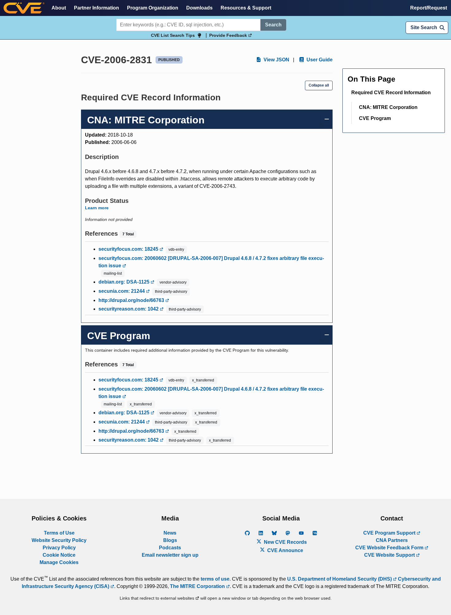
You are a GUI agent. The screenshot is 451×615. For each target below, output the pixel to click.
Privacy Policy (59, 547)
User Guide (319, 59)
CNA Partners (392, 540)
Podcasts (170, 547)
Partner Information (96, 7)
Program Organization (152, 7)
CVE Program (375, 118)
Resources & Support (246, 7)
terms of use (215, 579)
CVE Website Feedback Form (390, 547)
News (170, 533)
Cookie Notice (59, 555)
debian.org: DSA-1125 (124, 281)
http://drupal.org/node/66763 (131, 300)
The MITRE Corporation (198, 586)
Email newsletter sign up (170, 555)
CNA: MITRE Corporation (388, 107)
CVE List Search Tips (173, 35)
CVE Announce (284, 550)
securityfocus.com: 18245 (129, 249)
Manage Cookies (59, 562)
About (59, 7)
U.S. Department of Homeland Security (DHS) (340, 579)
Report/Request (428, 7)
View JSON (275, 59)
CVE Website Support (390, 555)
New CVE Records (285, 542)
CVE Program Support (390, 533)
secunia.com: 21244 (122, 291)
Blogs (170, 540)
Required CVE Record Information (391, 92)
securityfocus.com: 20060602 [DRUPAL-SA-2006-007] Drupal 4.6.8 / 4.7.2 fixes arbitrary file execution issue (211, 262)
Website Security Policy (59, 540)
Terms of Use (59, 533)
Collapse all (319, 85)
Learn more (97, 207)
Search (273, 24)
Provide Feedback (228, 35)
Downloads (199, 7)
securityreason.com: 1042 (129, 308)
